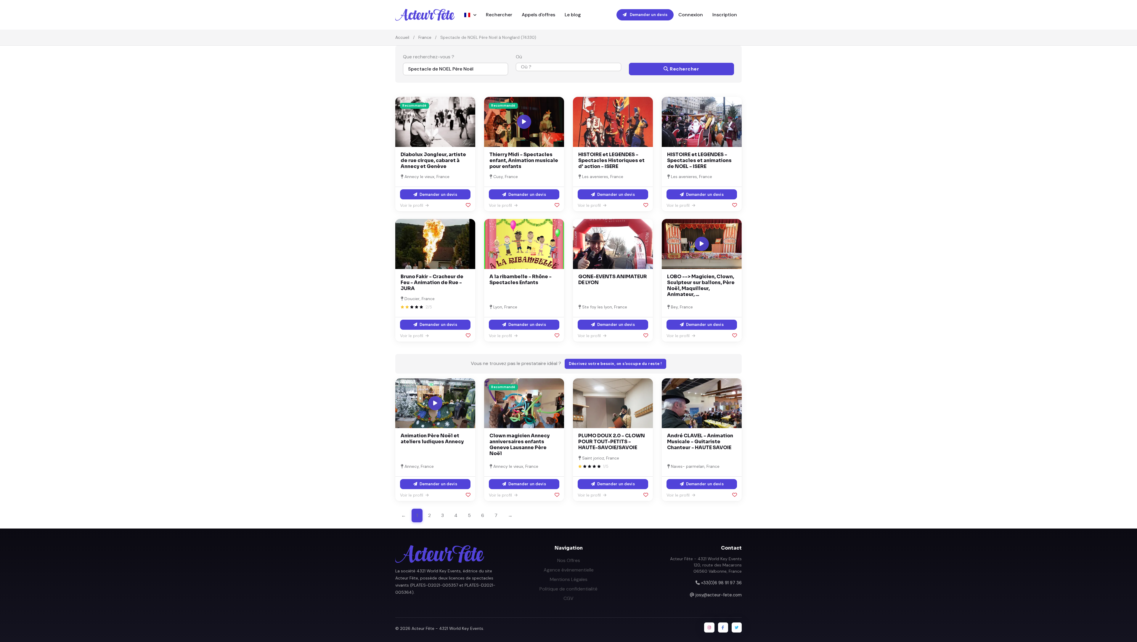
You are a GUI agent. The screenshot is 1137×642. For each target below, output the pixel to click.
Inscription (724, 15)
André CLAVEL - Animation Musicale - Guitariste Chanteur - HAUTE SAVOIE (700, 442)
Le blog (573, 15)
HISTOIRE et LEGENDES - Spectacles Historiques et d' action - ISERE (611, 160)
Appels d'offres (538, 15)
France (424, 37)
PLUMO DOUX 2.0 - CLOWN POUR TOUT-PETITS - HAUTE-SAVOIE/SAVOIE (611, 442)
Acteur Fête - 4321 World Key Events (447, 628)
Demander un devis (648, 14)
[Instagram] (709, 627)
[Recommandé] (435, 121)
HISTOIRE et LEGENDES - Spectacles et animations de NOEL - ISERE (699, 160)
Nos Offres (568, 560)
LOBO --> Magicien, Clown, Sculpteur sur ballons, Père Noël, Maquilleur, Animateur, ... (701, 285)
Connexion (690, 15)
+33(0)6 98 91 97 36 (721, 582)
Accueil (402, 37)
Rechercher (499, 15)
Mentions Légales (568, 579)
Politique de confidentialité (568, 589)
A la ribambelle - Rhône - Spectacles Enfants (520, 279)
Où (519, 57)
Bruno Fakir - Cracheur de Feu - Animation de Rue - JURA (432, 282)
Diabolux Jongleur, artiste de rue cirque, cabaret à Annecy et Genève (433, 160)
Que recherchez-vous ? (428, 57)
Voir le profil (412, 205)
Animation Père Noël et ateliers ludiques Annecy (432, 439)
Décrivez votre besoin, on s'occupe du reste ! (615, 363)
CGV (568, 598)
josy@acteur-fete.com (719, 595)
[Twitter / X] (737, 627)
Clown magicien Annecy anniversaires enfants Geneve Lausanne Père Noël (519, 445)
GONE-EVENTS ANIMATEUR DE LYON (612, 279)
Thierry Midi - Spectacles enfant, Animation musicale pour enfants (523, 160)
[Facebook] (723, 627)
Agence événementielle (569, 570)
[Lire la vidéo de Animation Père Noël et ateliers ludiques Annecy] (435, 403)
